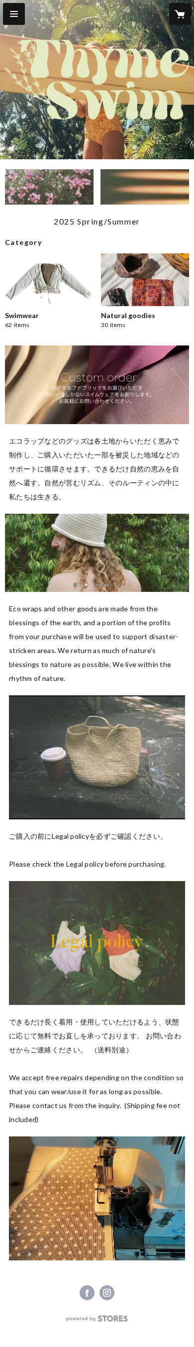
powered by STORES (97, 1321)
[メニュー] (14, 14)
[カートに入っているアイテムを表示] (180, 14)
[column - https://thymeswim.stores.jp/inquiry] (97, 1198)
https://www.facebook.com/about (87, 1292)
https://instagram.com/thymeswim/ (106, 1292)
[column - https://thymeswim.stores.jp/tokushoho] (97, 943)
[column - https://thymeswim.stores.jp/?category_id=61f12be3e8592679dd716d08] (97, 757)
